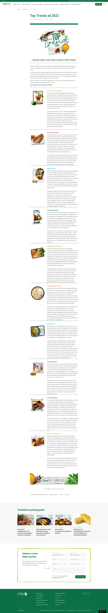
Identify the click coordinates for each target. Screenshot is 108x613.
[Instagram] (90, 594)
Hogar (18, 9)
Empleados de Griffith (44, 610)
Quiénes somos (39, 593)
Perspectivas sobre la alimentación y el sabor (37, 19)
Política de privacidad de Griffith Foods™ (56, 610)
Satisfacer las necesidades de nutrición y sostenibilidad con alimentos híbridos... (82, 532)
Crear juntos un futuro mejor (42, 604)
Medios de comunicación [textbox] (58, 555)
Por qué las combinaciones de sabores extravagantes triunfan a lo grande (24, 532)
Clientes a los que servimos (42, 600)
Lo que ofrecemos (40, 595)
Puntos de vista (24, 9)
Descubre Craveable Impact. (99, 0)
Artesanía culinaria (40, 602)
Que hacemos (39, 598)
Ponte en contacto (80, 576)
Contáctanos (58, 604)
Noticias (57, 598)
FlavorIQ (61, 494)
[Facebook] (87, 594)
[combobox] (60, 554)
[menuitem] (84, 594)
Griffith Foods (51, 19)
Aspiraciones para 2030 (60, 593)
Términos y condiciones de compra (84, 610)
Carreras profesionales (60, 600)
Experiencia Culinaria (53, 494)
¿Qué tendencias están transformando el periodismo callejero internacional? (43, 532)
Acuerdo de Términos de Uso (70, 610)
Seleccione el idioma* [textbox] (74, 555)
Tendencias (67, 494)
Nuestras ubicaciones (59, 602)
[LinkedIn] (84, 594)
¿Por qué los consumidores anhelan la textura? (63, 531)
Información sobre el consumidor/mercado (39, 494)
